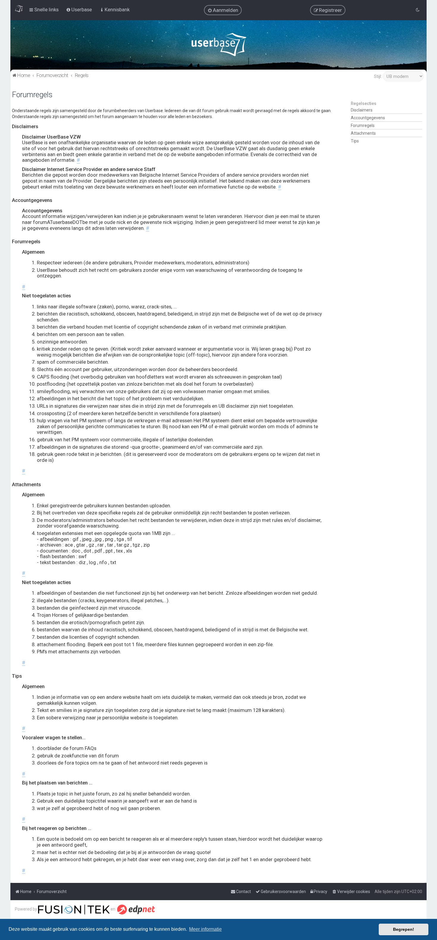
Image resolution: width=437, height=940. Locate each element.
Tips (355, 141)
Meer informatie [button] (205, 929)
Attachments (363, 133)
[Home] (219, 46)
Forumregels (363, 125)
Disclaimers (361, 110)
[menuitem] (223, 10)
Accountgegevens (368, 117)
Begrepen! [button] (403, 929)
